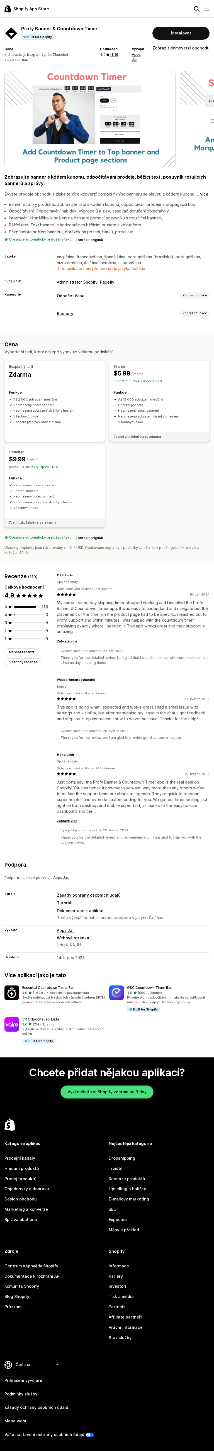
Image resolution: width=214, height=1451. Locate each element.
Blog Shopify (16, 1296)
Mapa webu (16, 1421)
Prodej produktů (20, 1178)
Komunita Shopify (21, 1286)
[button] (54, 994)
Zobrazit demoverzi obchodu (181, 48)
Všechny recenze (23, 662)
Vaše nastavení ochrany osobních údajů (44, 1434)
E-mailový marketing (129, 1199)
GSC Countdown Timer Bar (149, 987)
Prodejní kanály (19, 1158)
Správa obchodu (20, 1219)
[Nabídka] (207, 9)
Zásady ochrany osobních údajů (89, 895)
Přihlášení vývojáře (23, 1380)
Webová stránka (73, 937)
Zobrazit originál (89, 240)
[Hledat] (197, 9)
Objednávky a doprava (26, 1188)
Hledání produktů (21, 1168)
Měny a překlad (124, 1229)
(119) (114, 54)
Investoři (117, 1286)
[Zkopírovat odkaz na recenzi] (76, 575)
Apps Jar (65, 930)
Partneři (117, 1306)
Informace (119, 1266)
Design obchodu (20, 1199)
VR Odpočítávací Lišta (40, 1019)
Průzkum (12, 1306)
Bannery (65, 313)
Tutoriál (64, 902)
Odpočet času (70, 295)
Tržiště (115, 1168)
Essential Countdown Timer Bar (48, 987)
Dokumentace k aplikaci (80, 910)
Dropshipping (122, 1158)
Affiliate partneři (125, 1317)
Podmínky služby (20, 1394)
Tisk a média (121, 1296)
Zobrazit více (67, 641)
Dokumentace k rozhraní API (32, 1276)
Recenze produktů (127, 1178)
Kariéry (116, 1276)
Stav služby (120, 1337)
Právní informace (126, 1327)
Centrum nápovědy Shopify (31, 1266)
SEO (112, 1209)
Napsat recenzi (21, 652)
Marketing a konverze (26, 1209)
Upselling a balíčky (127, 1188)
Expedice (118, 1219)
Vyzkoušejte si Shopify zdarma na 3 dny (107, 1091)
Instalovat (181, 33)
